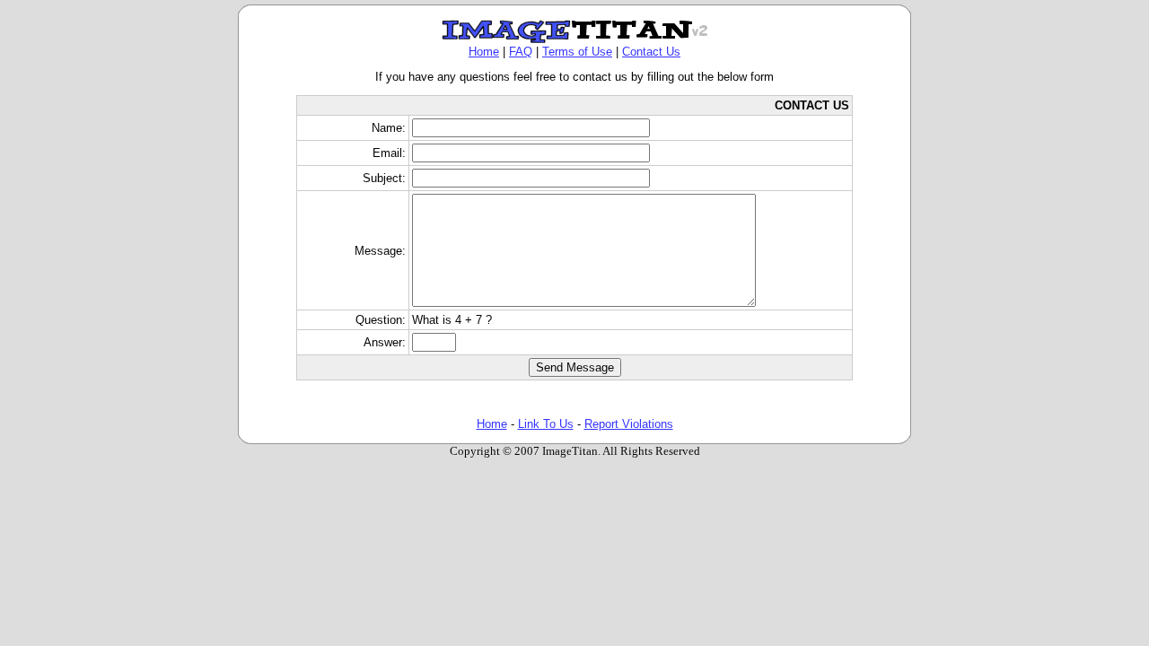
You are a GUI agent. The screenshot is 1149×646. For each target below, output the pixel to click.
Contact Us (651, 51)
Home (484, 51)
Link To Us (546, 424)
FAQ (520, 51)
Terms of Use (577, 51)
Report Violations (628, 424)
